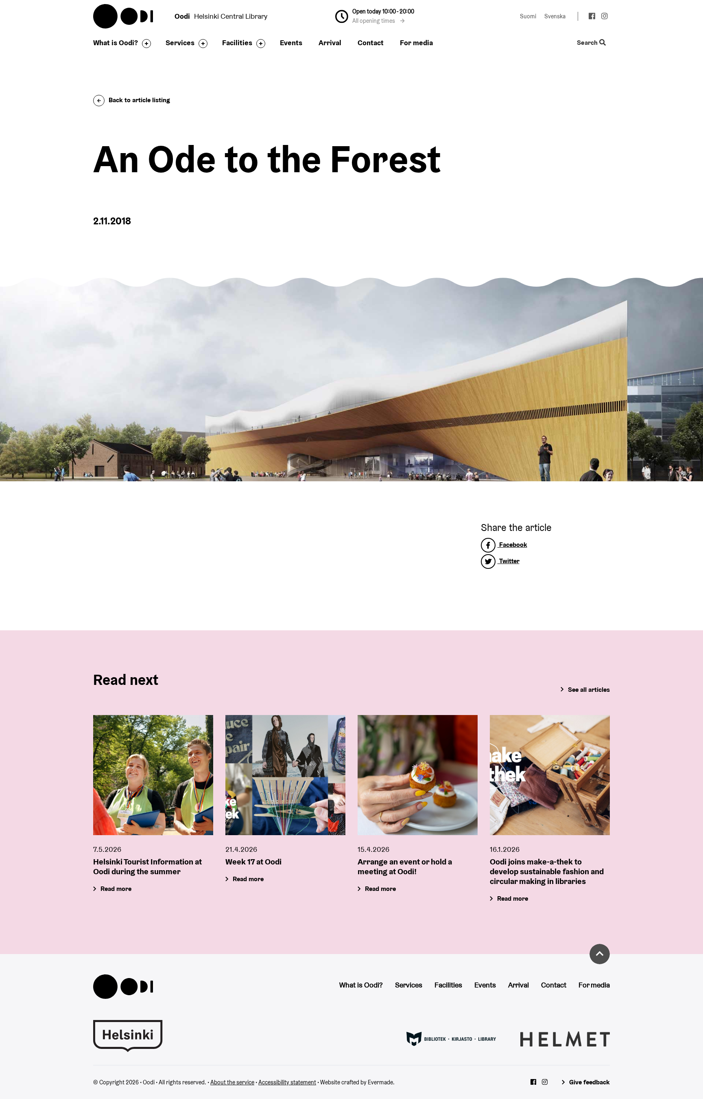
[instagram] (604, 17)
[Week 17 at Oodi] (285, 775)
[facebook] (591, 17)
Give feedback (589, 1082)
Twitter (509, 561)
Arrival (330, 42)
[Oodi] (123, 986)
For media (416, 42)
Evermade (380, 1082)
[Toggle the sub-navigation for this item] (144, 43)
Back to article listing (139, 100)
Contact (371, 42)
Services (180, 42)
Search (588, 43)
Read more (115, 888)
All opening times (374, 20)
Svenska (554, 16)
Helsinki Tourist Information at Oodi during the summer (147, 866)
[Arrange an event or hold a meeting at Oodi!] (418, 775)
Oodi (123, 16)
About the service (232, 1082)
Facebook (512, 544)
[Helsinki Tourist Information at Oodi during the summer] (153, 775)
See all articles (589, 689)
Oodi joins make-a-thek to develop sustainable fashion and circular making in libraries (547, 871)
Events (291, 42)
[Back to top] (599, 954)
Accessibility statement (287, 1082)
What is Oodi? (115, 42)
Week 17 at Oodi (253, 861)
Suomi (528, 16)
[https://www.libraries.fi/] (451, 1038)
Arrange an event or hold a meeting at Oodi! (405, 866)
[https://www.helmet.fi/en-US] (565, 1038)
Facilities (237, 42)
